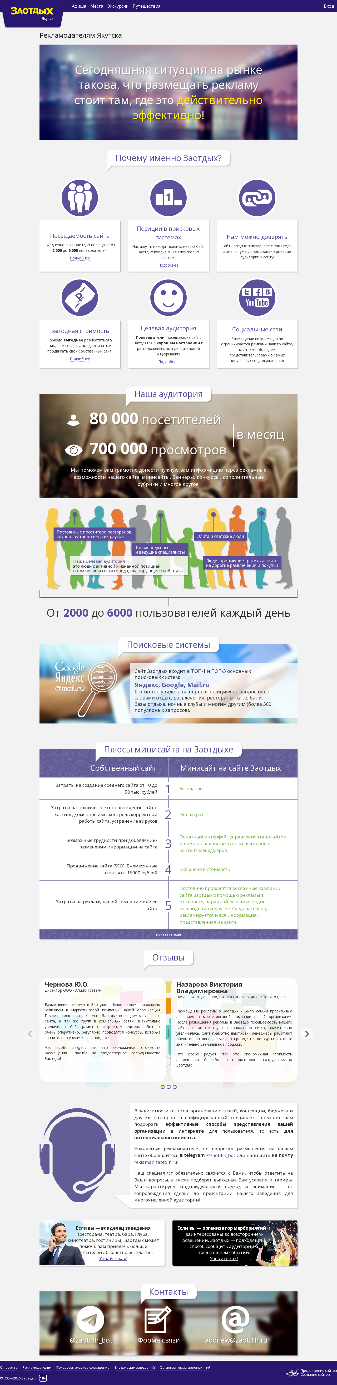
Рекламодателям (37, 1367)
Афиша (79, 6)
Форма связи (159, 1340)
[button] (309, 1034)
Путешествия (146, 6)
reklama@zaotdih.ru (155, 1162)
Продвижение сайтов (319, 1371)
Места (96, 6)
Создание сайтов (315, 1374)
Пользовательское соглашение (83, 1367)
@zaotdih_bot (220, 1155)
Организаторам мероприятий (185, 1367)
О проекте (9, 1367)
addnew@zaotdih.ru (236, 1340)
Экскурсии (117, 6)
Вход (329, 6)
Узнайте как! (113, 1258)
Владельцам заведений (135, 1367)
